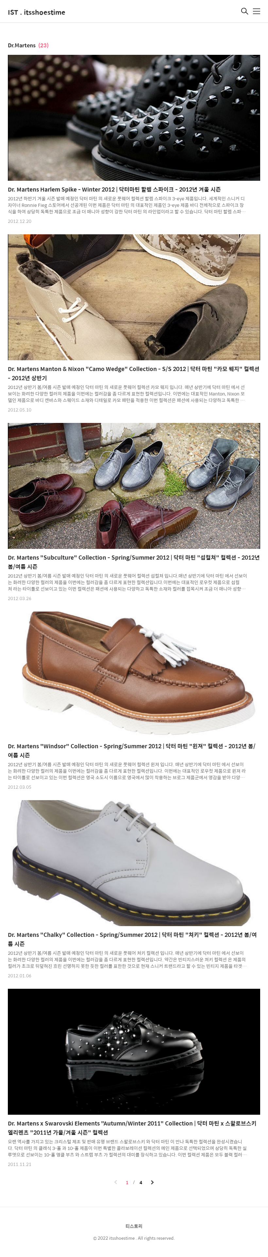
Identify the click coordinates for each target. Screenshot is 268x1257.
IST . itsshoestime (36, 12)
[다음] (152, 1182)
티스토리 (134, 1226)
